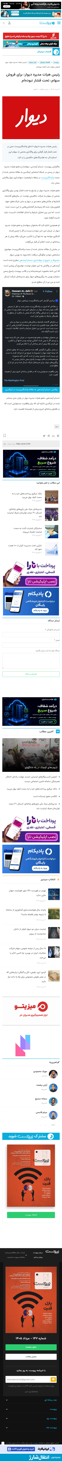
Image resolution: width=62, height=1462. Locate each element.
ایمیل (58, 640)
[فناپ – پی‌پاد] (31, 601)
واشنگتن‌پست (47, 178)
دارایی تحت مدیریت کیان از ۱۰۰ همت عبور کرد (25, 547)
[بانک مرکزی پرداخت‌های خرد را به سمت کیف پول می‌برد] (51, 503)
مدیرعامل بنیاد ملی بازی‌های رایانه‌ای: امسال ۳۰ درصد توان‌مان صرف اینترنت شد (24, 513)
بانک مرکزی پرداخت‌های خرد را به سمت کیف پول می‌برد (27, 495)
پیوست (56, 62)
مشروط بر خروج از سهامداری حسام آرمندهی (39, 260)
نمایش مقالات (31, 1356)
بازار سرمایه (32, 62)
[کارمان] (31, 1042)
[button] (59, 23)
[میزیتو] (31, 1011)
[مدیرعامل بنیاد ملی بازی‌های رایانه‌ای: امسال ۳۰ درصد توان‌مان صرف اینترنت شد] (51, 520)
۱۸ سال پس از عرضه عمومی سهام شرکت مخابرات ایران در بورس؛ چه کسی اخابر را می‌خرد (27, 953)
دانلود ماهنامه (31, 1347)
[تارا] (31, 573)
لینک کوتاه (11, 444)
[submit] (53, 1379)
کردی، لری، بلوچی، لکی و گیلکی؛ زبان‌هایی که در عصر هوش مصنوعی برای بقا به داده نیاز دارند (26, 977)
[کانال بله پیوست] (31, 13)
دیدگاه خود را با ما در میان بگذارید (48, 650)
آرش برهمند (41, 1085)
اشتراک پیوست (31, 1215)
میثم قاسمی (41, 1112)
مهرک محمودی (40, 1071)
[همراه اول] (31, 1457)
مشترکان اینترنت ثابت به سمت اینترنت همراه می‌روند (28, 530)
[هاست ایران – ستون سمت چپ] (31, 464)
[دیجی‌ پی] (31, 5)
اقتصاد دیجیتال (44, 52)
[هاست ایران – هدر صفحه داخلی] (31, 43)
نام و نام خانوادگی (53, 629)
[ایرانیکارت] (31, 1449)
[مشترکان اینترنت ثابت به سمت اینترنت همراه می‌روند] (51, 537)
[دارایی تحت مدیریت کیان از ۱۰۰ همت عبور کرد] (51, 555)
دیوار (57, 426)
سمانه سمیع (41, 1099)
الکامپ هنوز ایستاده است (45, 796)
